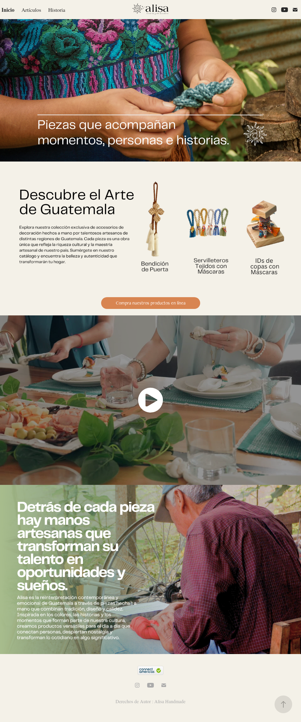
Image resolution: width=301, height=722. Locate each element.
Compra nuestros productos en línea (150, 303)
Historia (56, 9)
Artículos (31, 9)
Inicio (7, 10)
